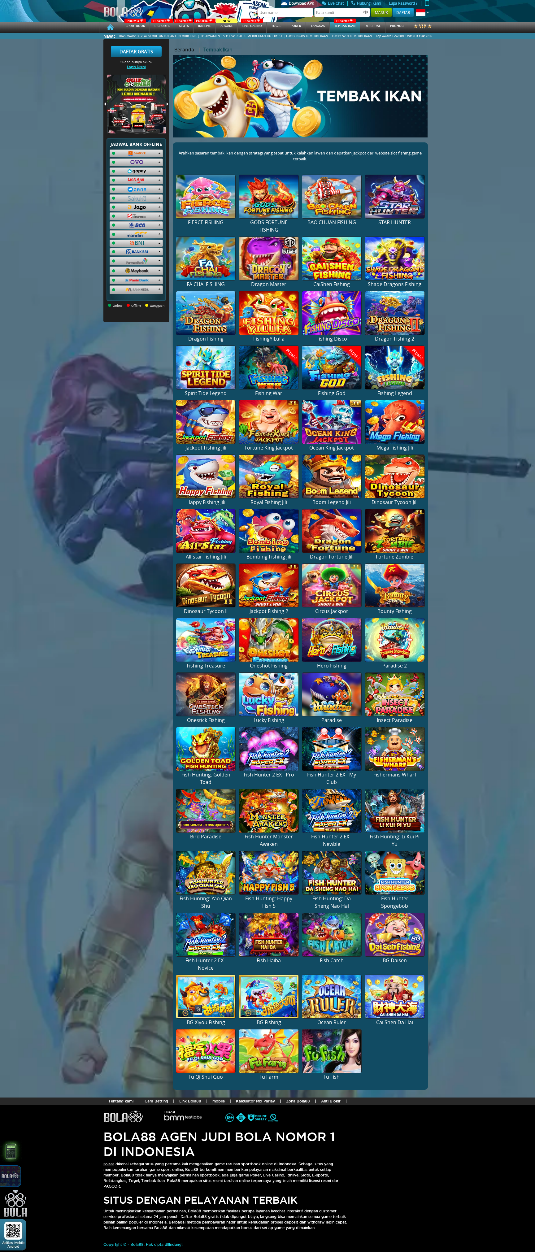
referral (373, 26)
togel (276, 26)
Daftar (403, 12)
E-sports (161, 25)
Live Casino (252, 25)
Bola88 (108, 1164)
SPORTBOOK (135, 25)
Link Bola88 (190, 1101)
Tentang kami (120, 1101)
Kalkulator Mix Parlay (255, 1101)
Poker (296, 26)
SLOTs (182, 25)
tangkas (318, 26)
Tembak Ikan (344, 25)
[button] (423, 12)
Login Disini (136, 66)
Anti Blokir (331, 1101)
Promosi (397, 26)
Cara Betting (156, 1101)
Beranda (184, 49)
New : (109, 36)
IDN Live (203, 25)
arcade (226, 25)
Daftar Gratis (136, 51)
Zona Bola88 (298, 1101)
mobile (218, 1101)
